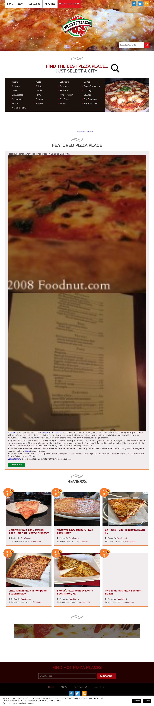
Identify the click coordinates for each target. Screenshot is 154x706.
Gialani (28, 451)
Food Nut (12, 432)
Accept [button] (147, 701)
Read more (16, 465)
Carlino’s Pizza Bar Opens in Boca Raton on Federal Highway (29, 531)
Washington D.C (19, 108)
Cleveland (64, 86)
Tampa (63, 103)
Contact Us (34, 3)
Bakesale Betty (14, 459)
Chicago (39, 86)
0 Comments (35, 541)
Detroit (39, 90)
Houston (64, 90)
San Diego (64, 99)
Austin (39, 82)
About (21, 3)
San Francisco (90, 99)
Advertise (50, 3)
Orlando (87, 95)
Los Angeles (17, 95)
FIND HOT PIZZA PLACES (69, 4)
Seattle (15, 103)
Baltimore (64, 82)
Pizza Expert (26, 538)
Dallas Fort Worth (92, 86)
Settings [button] (137, 701)
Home (10, 3)
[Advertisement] (77, 123)
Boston (87, 82)
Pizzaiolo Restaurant (52, 432)
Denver (15, 90)
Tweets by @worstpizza (85, 131)
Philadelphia (17, 99)
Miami (38, 95)
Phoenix (39, 99)
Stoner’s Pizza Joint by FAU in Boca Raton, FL (75, 592)
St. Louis (39, 103)
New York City (66, 95)
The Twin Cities (91, 103)
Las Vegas (88, 90)
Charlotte (16, 86)
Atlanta (15, 82)
